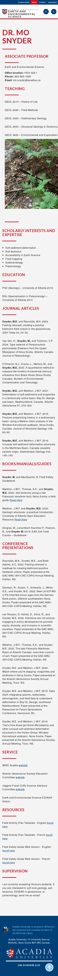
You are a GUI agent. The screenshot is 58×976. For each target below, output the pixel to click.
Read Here (16, 500)
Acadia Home (23, 2)
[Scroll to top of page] (49, 967)
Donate (42, 2)
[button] (46, 11)
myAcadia (52, 2)
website (23, 765)
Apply (34, 2)
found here (8, 850)
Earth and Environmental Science (22, 14)
